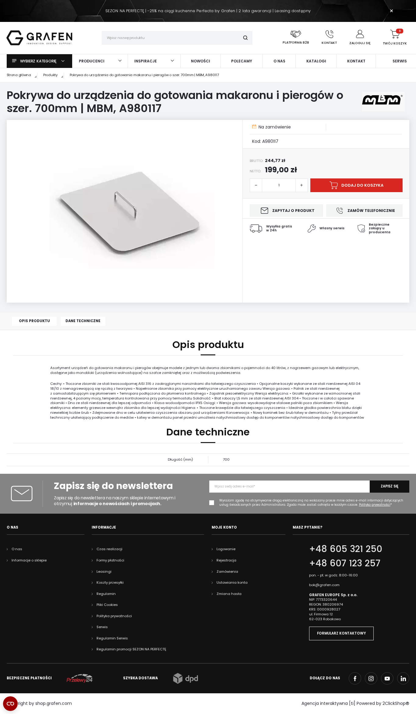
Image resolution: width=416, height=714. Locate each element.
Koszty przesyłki (110, 582)
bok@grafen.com (324, 584)
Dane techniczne (82, 320)
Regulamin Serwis (112, 638)
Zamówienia (227, 571)
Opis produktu (34, 320)
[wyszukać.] (245, 38)
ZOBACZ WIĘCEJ (207, 2)
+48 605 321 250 (345, 549)
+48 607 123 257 (344, 563)
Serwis (102, 626)
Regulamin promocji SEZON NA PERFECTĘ (131, 649)
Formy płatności (110, 560)
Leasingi (104, 571)
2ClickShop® (396, 703)
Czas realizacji (109, 549)
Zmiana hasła (229, 593)
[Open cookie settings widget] (10, 703)
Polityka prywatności (114, 616)
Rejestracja (226, 560)
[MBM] (384, 102)
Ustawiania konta (232, 582)
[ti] (352, 703)
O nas (17, 549)
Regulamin (106, 593)
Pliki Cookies (107, 604)
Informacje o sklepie (29, 560)
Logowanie (226, 549)
